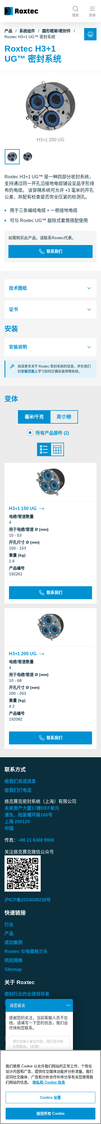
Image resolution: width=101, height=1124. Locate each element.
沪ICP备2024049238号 (27, 899)
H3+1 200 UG (22, 653)
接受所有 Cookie (50, 1113)
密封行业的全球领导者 (26, 994)
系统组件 (27, 31)
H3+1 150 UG (22, 508)
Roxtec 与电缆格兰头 (26, 951)
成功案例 (13, 942)
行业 (8, 924)
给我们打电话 (17, 790)
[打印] (90, 34)
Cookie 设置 (50, 1097)
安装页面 (28, 371)
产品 (8, 31)
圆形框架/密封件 (56, 31)
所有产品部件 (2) (52, 433)
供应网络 (13, 960)
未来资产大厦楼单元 (31, 808)
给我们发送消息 (20, 781)
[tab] (50, 288)
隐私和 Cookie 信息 (49, 1082)
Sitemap (13, 969)
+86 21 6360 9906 (36, 840)
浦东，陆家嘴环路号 (28, 815)
